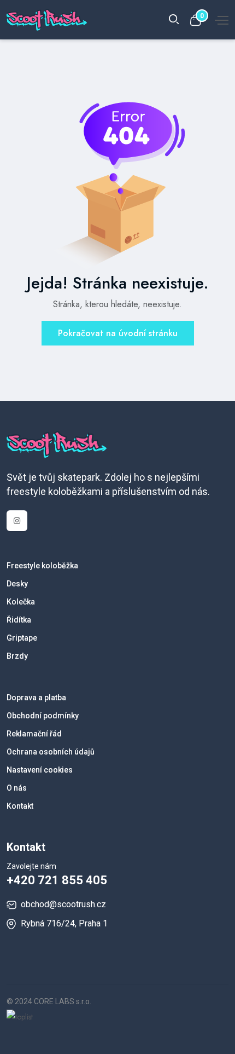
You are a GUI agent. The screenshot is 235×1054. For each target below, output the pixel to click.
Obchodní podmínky (43, 715)
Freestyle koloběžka (42, 565)
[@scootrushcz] (17, 520)
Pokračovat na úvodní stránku (118, 333)
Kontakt (20, 806)
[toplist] (20, 1015)
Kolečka (21, 601)
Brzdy (17, 656)
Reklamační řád (34, 733)
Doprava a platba (36, 697)
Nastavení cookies (40, 769)
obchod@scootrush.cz (63, 904)
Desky (17, 583)
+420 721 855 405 (57, 880)
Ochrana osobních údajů (51, 751)
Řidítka (19, 619)
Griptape (22, 637)
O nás (17, 788)
